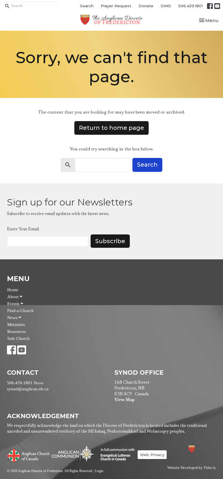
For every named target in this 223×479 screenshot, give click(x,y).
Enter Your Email (23, 229)
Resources (16, 331)
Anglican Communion (73, 453)
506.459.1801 (190, 5)
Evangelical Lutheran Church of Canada (115, 454)
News (13, 317)
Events (14, 303)
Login (99, 471)
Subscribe (110, 241)
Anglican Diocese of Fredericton (199, 448)
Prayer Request (116, 5)
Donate (146, 5)
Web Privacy (152, 454)
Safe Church (18, 338)
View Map (124, 400)
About (13, 296)
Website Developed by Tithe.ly (191, 468)
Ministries (16, 324)
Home (12, 289)
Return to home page (111, 127)
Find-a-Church (20, 310)
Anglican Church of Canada (28, 454)
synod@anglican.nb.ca (27, 389)
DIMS (166, 5)
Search (86, 5)
